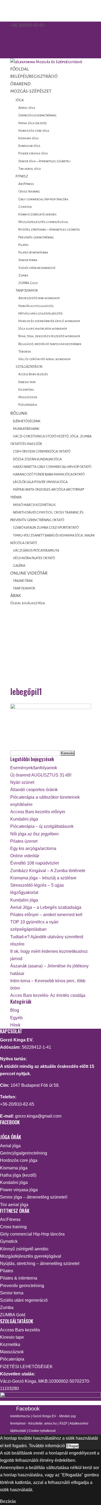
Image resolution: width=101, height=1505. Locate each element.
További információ (47, 1445)
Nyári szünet (22, 782)
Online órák (23, 581)
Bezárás (8, 1501)
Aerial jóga (26, 108)
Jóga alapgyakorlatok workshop (42, 328)
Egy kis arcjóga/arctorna (33, 848)
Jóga (20, 100)
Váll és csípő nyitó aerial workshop (44, 359)
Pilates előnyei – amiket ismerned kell (46, 914)
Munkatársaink (26, 429)
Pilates (23, 245)
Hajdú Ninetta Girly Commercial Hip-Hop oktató (52, 467)
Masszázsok (27, 397)
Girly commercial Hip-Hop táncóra (43, 199)
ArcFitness (26, 184)
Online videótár (28, 573)
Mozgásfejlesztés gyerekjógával (43, 222)
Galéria (19, 566)
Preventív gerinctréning (36, 237)
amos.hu (50, 1423)
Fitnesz (22, 176)
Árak (15, 595)
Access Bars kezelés (33, 374)
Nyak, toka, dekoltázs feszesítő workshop (49, 336)
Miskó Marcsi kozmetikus (34, 505)
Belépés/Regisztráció (34, 76)
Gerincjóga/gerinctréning (37, 115)
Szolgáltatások (29, 367)
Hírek (15, 1025)
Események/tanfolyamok (33, 767)
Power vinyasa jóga (33, 153)
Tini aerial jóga (29, 169)
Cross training (29, 191)
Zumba (23, 275)
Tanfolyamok (27, 290)
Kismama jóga (28, 138)
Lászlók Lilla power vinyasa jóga (40, 482)
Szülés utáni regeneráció (36, 268)
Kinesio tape (27, 382)
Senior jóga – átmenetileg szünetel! (44, 161)
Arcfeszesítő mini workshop (39, 298)
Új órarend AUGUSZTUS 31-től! (40, 775)
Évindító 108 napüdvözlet (34, 863)
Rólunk (18, 413)
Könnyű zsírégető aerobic (37, 214)
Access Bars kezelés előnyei (37, 811)
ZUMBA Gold (28, 283)
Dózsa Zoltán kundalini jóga (37, 459)
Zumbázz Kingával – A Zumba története (47, 870)
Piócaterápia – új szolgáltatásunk (42, 826)
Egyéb (16, 1017)
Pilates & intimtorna (33, 252)
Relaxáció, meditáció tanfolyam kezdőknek (49, 344)
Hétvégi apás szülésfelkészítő (40, 313)
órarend (20, 84)
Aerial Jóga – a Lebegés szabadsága (45, 907)
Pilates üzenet (23, 841)
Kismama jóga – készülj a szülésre (43, 878)
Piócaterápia (27, 405)
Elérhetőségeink (26, 421)
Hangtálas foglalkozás (36, 306)
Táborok (24, 351)
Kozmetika (26, 390)
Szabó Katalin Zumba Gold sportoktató (46, 527)
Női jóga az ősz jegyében (34, 834)
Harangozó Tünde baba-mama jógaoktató (49, 474)
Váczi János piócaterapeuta (36, 550)
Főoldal (19, 69)
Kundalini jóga (29, 146)
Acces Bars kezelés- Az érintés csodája (47, 995)
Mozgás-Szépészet (30, 91)
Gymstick (25, 207)
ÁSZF (63, 1423)
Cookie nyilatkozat (42, 1431)
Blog (14, 1010)
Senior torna (27, 260)
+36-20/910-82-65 (17, 1104)
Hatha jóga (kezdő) (32, 123)
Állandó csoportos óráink (34, 789)
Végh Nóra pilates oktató (34, 558)
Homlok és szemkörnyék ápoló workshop (49, 321)
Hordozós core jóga (33, 131)
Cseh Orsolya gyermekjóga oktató (41, 451)
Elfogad (72, 1446)
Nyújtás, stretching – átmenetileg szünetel (49, 229)
